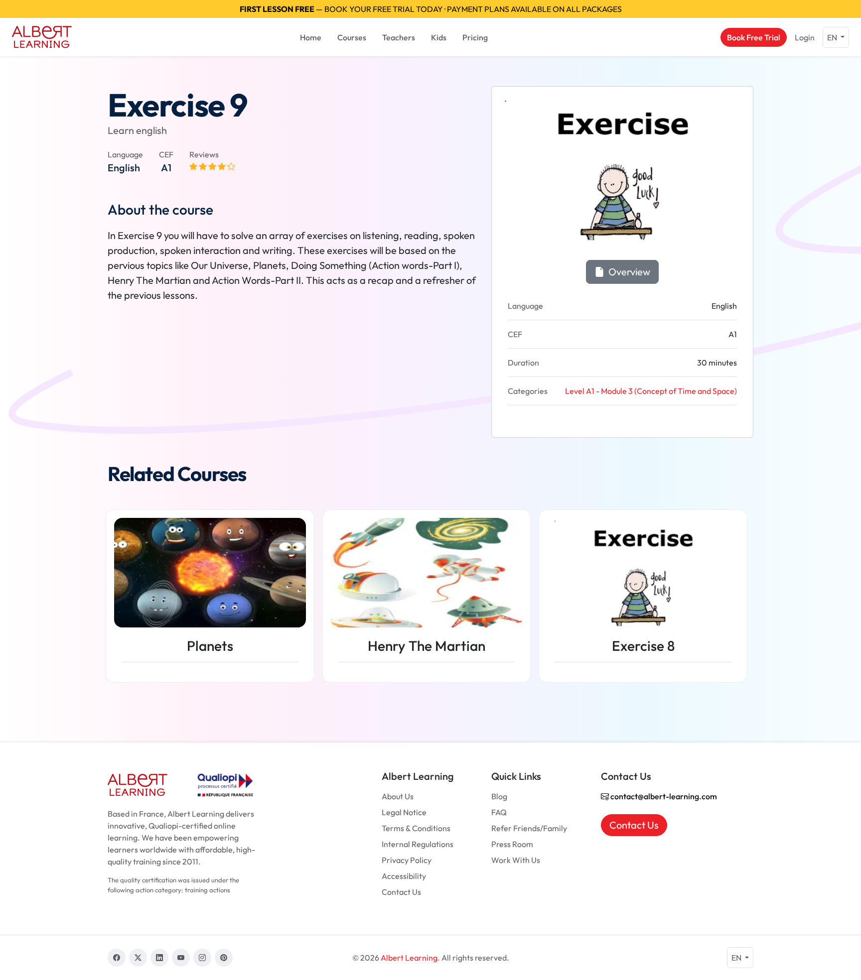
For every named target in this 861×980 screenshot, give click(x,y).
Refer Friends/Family (529, 828)
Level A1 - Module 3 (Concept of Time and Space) (651, 391)
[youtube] (181, 958)
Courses (351, 37)
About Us (398, 796)
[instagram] (202, 958)
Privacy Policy (406, 860)
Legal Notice (404, 812)
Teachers (398, 37)
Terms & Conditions (416, 828)
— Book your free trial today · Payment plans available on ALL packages (431, 9)
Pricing (475, 37)
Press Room (512, 844)
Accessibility (404, 876)
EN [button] (833, 37)
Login (805, 37)
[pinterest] (224, 958)
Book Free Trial (753, 37)
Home (310, 37)
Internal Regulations (417, 844)
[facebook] (117, 958)
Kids (438, 37)
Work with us (515, 860)
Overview (628, 271)
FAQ (499, 812)
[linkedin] (159, 958)
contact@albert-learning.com (663, 796)
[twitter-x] (138, 958)
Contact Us (401, 892)
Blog (499, 796)
